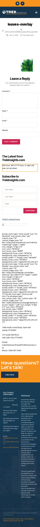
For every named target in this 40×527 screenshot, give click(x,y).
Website (5, 130)
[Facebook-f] (23, 4)
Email (4, 121)
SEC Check (6, 519)
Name (5, 111)
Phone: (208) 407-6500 (11, 447)
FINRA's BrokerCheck (11, 219)
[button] (36, 12)
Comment (6, 91)
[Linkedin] (17, 4)
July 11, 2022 (13, 35)
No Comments (28, 35)
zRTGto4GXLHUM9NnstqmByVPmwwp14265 (21, 32)
